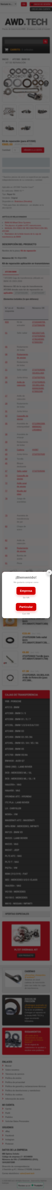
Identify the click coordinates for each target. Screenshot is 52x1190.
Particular (26, 606)
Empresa (26, 590)
